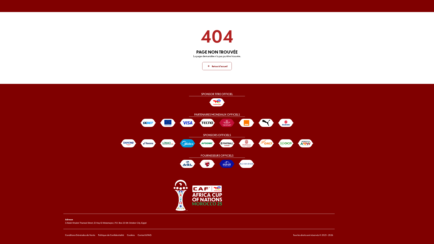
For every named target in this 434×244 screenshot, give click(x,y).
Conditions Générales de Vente (80, 235)
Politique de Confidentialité (111, 235)
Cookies (131, 235)
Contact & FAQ (144, 235)
